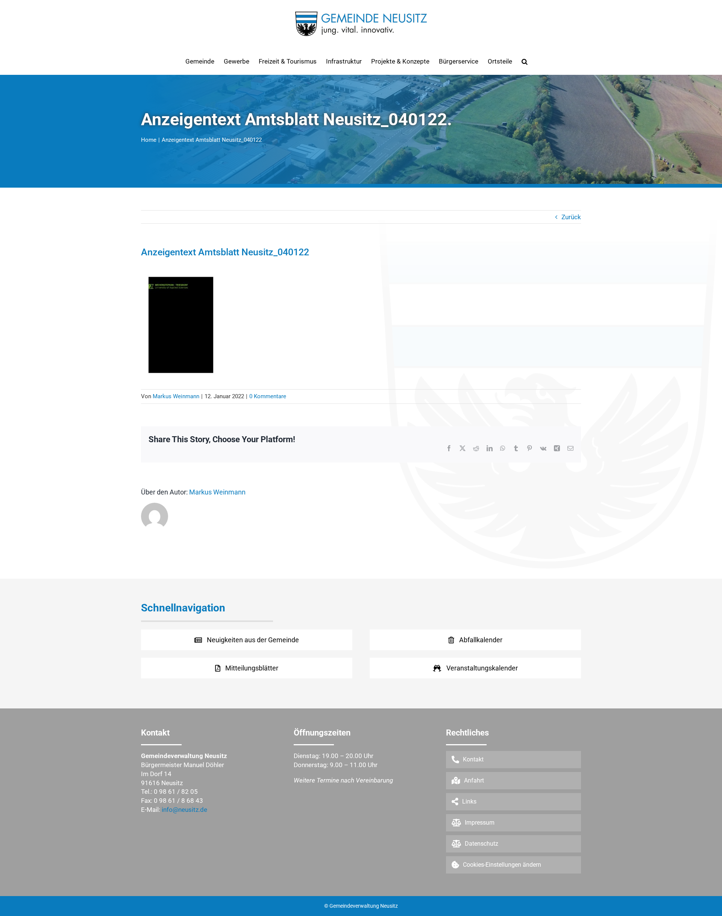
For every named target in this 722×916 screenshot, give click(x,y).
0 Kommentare (267, 396)
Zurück (571, 217)
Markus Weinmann (176, 396)
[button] (525, 61)
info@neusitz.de (184, 809)
